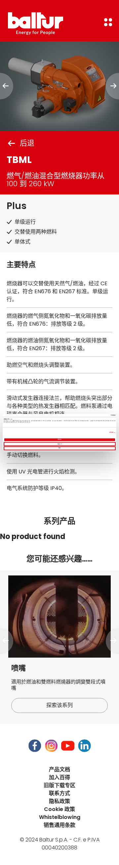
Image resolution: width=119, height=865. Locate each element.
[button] (6, 641)
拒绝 (59, 448)
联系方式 (59, 793)
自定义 (59, 443)
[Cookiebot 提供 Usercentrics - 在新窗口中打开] (87, 415)
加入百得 (59, 777)
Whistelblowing (59, 817)
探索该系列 (59, 705)
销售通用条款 (59, 825)
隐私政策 (59, 801)
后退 (27, 143)
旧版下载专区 (59, 785)
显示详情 (111, 432)
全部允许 (59, 439)
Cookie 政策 (59, 809)
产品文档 (59, 769)
